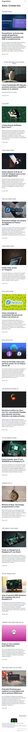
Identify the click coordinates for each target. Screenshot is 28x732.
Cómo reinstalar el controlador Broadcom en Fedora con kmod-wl (12, 315)
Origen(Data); (6, 1)
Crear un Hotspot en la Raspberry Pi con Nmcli (11, 551)
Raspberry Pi (9, 437)
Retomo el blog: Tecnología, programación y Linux (13, 506)
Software (10, 11)
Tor (12, 339)
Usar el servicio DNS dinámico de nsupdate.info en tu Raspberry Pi (14, 597)
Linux (3, 103)
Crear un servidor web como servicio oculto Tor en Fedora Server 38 (13, 364)
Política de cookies (10, 726)
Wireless (11, 291)
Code (3, 528)
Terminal (14, 63)
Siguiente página (22, 715)
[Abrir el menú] (25, 1)
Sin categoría (4, 11)
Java (3, 437)
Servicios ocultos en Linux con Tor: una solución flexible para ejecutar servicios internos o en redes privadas (14, 413)
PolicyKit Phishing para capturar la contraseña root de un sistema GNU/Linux (13, 691)
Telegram (12, 150)
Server (9, 339)
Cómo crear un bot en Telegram (9, 269)
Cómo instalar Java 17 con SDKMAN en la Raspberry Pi (13, 460)
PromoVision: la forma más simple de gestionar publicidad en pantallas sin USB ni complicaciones (12, 36)
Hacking (13, 622)
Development (5, 622)
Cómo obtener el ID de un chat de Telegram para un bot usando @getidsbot (13, 174)
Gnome (9, 622)
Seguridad (7, 388)
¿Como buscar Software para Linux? (11, 126)
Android (3, 150)
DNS (3, 573)
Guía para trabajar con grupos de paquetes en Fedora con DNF (14, 222)
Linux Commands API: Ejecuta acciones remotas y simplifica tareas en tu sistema (14, 87)
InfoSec (16, 622)
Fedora (3, 198)
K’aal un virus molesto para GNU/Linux (11, 645)
